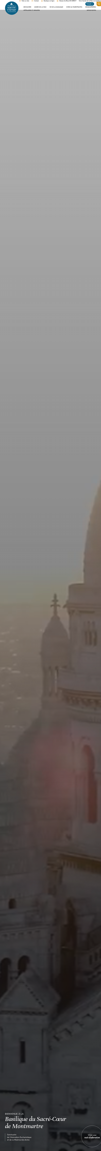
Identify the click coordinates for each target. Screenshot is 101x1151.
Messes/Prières (90, 7)
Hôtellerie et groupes (31, 10)
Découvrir (27, 7)
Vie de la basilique (56, 7)
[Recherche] (99, 4)
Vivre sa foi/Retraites (74, 7)
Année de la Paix (40, 7)
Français (89, 4)
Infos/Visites (91, 10)
